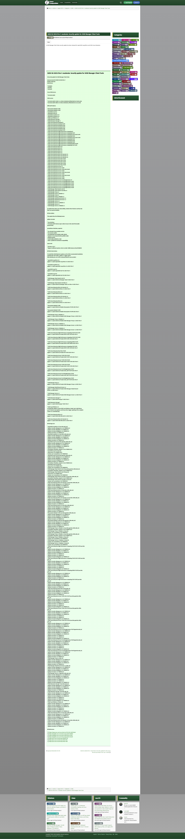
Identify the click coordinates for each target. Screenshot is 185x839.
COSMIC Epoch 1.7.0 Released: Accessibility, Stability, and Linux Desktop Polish (78, 807)
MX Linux (133, 72)
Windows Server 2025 (53, 813)
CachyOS (116, 44)
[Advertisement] (92, 21)
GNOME (116, 53)
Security (126, 81)
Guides (124, 53)
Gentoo (134, 51)
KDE (116, 58)
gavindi (126, 803)
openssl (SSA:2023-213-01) (54, 751)
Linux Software (128, 67)
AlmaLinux (117, 40)
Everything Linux (118, 49)
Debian (116, 46)
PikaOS (134, 74)
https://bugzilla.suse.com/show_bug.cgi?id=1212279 (61, 737)
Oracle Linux (125, 74)
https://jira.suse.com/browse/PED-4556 (58, 741)
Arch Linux (125, 42)
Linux (123, 58)
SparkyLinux (117, 88)
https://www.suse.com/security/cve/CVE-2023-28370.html (62, 732)
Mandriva (126, 69)
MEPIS (126, 72)
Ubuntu (116, 90)
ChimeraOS (133, 44)
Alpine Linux (126, 40)
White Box (133, 90)
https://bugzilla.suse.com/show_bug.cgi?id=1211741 (61, 735)
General (125, 51)
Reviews (134, 79)
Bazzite (133, 42)
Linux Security (117, 67)
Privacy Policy (109, 834)
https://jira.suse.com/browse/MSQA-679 (58, 738)
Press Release (125, 76)
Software (117, 85)
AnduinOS (116, 42)
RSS (113, 834)
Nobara (116, 74)
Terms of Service (101, 834)
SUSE (50, 37)
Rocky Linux (117, 81)
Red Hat (125, 79)
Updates (125, 90)
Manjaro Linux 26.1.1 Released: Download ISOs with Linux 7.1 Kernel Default (79, 827)
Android (135, 40)
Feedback (117, 51)
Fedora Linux (129, 49)
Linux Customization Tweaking (121, 60)
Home (61, 2)
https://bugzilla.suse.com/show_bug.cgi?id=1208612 (61, 734)
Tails (132, 88)
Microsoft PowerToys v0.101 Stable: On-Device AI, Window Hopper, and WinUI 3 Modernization (56, 807)
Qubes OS (116, 79)
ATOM (116, 834)
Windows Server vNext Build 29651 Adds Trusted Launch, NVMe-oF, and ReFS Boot (56, 817)
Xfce (115, 92)
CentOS (124, 44)
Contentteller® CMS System (57, 836)
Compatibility (67, 2)
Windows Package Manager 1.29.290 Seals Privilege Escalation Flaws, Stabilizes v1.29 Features (55, 827)
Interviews (128, 56)
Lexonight (126, 811)
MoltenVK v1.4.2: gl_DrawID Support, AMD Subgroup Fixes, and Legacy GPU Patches (104, 827)
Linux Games (117, 62)
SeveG (125, 817)
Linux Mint (116, 65)
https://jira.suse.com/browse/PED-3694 (58, 740)
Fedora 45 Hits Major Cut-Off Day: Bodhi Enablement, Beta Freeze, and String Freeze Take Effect (80, 817)
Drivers (124, 46)
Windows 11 (51, 803)
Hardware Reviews (118, 56)
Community (74, 2)
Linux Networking (126, 65)
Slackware (127, 83)
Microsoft (51, 823)
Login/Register (128, 2)
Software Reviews (127, 85)
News (48, 42)
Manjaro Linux (117, 72)
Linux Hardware (128, 62)
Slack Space (117, 83)
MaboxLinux (117, 69)
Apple (98, 803)
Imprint (95, 834)
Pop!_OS (116, 76)
